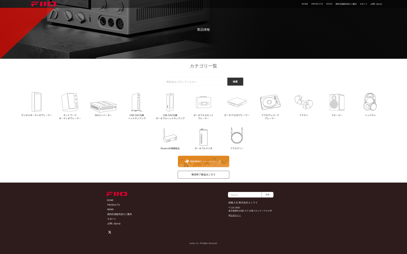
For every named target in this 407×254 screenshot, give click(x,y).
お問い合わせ (376, 4)
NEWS (329, 4)
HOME (305, 4)
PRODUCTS (317, 4)
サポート (111, 218)
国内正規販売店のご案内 (346, 4)
